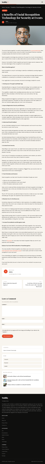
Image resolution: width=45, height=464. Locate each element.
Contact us (4, 425)
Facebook (6, 362)
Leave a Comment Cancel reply (9, 350)
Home (3, 7)
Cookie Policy (4, 451)
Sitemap (3, 455)
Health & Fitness (5, 435)
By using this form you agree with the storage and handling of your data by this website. (21, 331)
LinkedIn (5, 366)
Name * (3, 318)
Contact (3, 453)
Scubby (4, 2)
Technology (4, 441)
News (3, 437)
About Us (4, 420)
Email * (3, 324)
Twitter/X (6, 359)
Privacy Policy (4, 422)
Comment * (4, 304)
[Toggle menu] (42, 2)
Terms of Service (5, 449)
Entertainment (5, 433)
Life (2, 430)
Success (7, 7)
